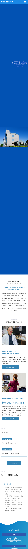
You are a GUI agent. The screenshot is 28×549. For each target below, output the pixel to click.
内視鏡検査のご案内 (10, 367)
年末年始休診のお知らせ (9, 443)
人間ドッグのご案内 (10, 418)
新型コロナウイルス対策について (11, 453)
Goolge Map (14, 542)
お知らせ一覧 (14, 463)
